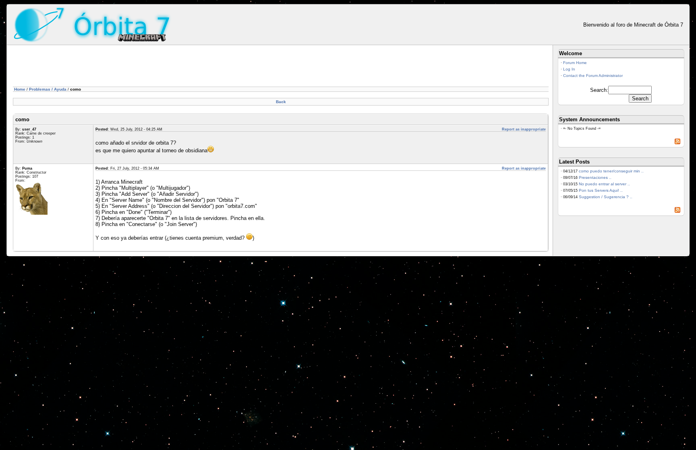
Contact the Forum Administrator (593, 75)
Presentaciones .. (595, 177)
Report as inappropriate (524, 129)
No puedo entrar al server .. (604, 184)
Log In (569, 69)
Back (281, 102)
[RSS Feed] (677, 143)
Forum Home (575, 62)
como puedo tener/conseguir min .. (611, 171)
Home (19, 89)
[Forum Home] (93, 24)
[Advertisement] (159, 67)
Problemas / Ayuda (47, 89)
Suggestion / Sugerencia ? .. (605, 197)
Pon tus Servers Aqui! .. (601, 190)
